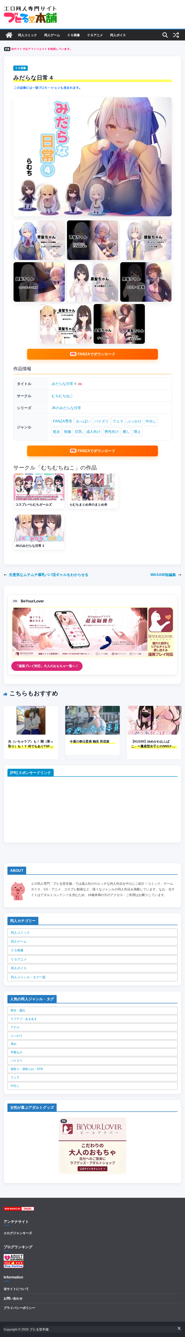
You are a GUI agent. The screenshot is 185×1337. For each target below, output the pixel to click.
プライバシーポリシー (19, 1308)
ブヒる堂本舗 (39, 1329)
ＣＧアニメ (95, 35)
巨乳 (78, 432)
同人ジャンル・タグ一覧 (28, 977)
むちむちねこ (62, 396)
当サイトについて (16, 1289)
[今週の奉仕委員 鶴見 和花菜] (92, 709)
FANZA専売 (62, 421)
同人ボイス (118, 35)
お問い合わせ (13, 1298)
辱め (13, 1044)
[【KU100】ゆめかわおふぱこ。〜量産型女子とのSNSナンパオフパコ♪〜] (154, 709)
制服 (67, 432)
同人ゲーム (52, 35)
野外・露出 (18, 1010)
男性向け (111, 432)
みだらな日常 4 (64, 384)
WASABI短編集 (163, 575)
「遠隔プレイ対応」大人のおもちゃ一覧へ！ (47, 666)
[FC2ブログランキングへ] (13, 1264)
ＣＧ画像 (73, 35)
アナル (15, 1027)
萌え (137, 432)
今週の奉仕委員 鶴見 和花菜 (89, 741)
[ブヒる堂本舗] (9, 35)
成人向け (93, 432)
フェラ (118, 421)
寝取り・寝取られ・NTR (27, 1069)
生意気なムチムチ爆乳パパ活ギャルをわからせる (48, 575)
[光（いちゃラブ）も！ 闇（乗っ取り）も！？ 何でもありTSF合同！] (31, 709)
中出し (151, 421)
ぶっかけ (134, 421)
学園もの (16, 1052)
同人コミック (27, 35)
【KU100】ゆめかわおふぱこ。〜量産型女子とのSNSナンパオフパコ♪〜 (153, 744)
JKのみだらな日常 (66, 408)
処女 (56, 432)
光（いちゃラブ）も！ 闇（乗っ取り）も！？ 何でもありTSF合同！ (30, 744)
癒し (126, 432)
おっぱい (83, 421)
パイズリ (101, 421)
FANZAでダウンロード (96, 354)
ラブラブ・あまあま (24, 1019)
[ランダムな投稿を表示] (176, 35)
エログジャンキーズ (18, 1233)
